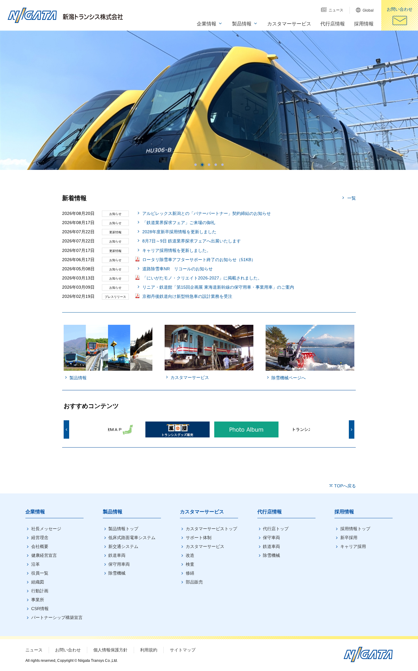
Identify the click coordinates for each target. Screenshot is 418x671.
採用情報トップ (355, 528)
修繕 (190, 573)
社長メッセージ (46, 528)
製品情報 (112, 511)
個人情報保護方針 (110, 649)
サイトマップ (183, 649)
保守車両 (271, 537)
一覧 (351, 198)
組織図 (37, 581)
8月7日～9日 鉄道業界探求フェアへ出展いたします (191, 240)
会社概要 (39, 546)
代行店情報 (269, 511)
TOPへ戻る (345, 485)
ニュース (34, 649)
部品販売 (194, 581)
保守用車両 (119, 564)
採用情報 (344, 511)
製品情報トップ (123, 528)
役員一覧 (39, 573)
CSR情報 (40, 608)
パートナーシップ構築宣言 (57, 617)
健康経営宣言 (44, 555)
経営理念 (39, 537)
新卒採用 (348, 537)
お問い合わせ (68, 649)
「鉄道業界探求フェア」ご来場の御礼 (178, 222)
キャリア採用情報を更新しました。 (176, 250)
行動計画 (39, 590)
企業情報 (35, 511)
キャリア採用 (353, 546)
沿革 (35, 564)
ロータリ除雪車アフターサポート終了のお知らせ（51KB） (199, 259)
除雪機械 (116, 573)
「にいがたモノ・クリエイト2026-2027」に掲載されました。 (202, 278)
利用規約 (148, 649)
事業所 (37, 599)
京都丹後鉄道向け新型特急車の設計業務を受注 (187, 296)
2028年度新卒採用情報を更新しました (179, 231)
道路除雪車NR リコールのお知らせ (177, 268)
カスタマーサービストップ (211, 528)
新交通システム (123, 546)
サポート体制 (198, 537)
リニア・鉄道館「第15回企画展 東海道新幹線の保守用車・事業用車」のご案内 (218, 287)
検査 (190, 564)
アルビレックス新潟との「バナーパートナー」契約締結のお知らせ (206, 213)
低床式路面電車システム (131, 537)
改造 (190, 555)
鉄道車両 (116, 555)
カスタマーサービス (202, 511)
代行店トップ (276, 528)
